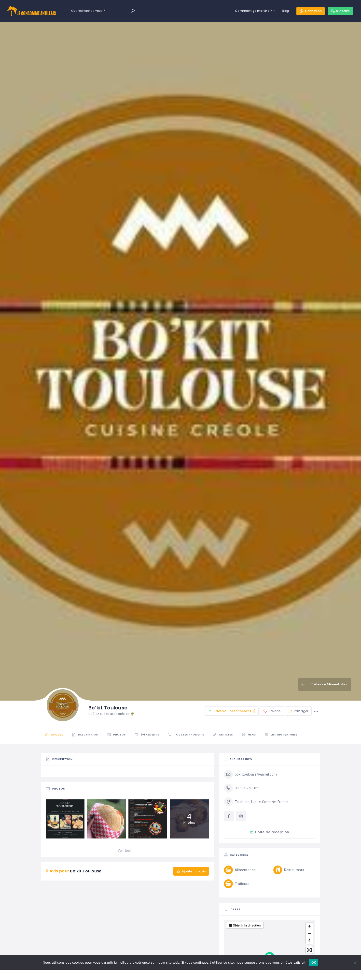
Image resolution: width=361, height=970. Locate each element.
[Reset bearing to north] (309, 940)
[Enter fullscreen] (309, 950)
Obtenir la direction (247, 925)
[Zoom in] (309, 926)
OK (313, 962)
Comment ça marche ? (253, 11)
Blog (285, 11)
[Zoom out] (309, 933)
